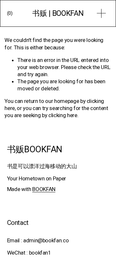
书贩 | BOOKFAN (57, 13)
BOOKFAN (43, 189)
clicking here (62, 115)
